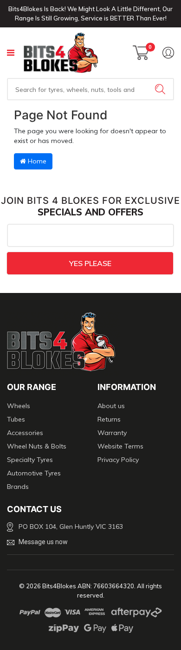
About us (111, 406)
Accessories (25, 433)
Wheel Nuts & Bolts (36, 446)
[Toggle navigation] (10, 53)
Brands (18, 486)
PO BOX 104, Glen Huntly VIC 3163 (71, 526)
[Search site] (161, 89)
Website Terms (120, 446)
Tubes (16, 419)
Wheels (18, 406)
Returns (109, 419)
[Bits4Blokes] (61, 52)
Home (36, 161)
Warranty (112, 433)
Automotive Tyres (34, 473)
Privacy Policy (118, 459)
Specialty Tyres (30, 459)
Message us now (43, 542)
